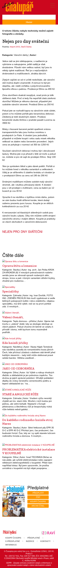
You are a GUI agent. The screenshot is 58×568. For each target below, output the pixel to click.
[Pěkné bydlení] (9, 532)
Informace (11, 545)
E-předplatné (12, 541)
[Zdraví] (48, 532)
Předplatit (38, 493)
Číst (38, 497)
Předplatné (33, 538)
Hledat (29, 22)
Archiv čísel (38, 506)
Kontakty (45, 541)
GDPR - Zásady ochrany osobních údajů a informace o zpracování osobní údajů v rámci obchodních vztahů (29, 564)
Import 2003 (15, 47)
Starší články (26, 47)
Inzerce (30, 541)
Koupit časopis (38, 501)
